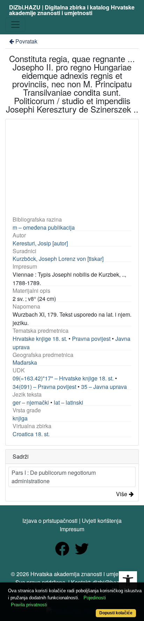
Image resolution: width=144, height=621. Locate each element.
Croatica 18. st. (31, 434)
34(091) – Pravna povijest (44, 387)
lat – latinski (68, 402)
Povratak (26, 41)
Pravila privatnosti (29, 604)
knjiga (20, 418)
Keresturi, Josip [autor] (40, 243)
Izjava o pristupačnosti (50, 521)
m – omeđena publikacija (44, 227)
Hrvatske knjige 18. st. (40, 339)
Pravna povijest (91, 339)
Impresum (72, 529)
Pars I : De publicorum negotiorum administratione (54, 476)
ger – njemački (31, 402)
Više (121, 494)
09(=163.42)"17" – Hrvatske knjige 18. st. (63, 378)
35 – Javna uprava (104, 387)
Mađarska (25, 362)
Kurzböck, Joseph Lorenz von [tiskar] (58, 259)
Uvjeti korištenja (102, 521)
